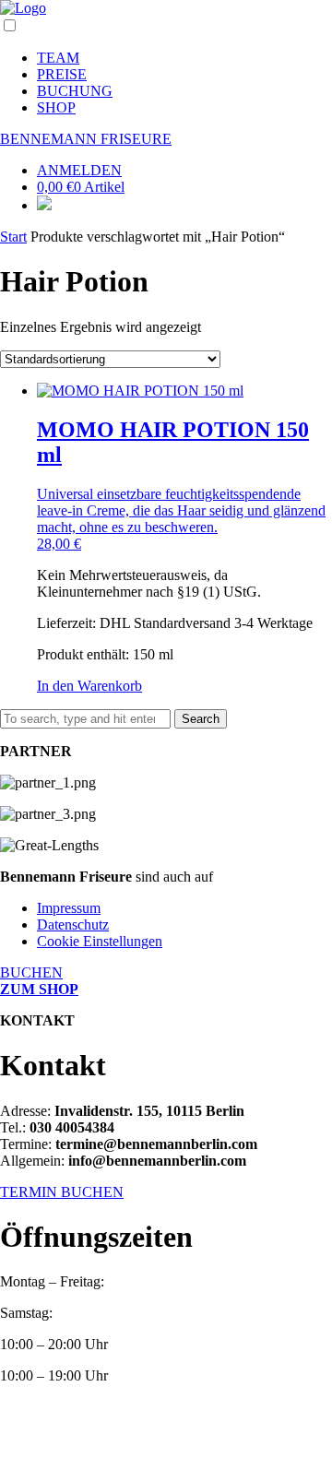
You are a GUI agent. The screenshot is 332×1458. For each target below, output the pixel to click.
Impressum (69, 908)
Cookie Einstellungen (99, 941)
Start (13, 236)
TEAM (58, 57)
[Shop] (44, 205)
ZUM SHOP (39, 989)
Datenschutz (73, 924)
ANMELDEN (79, 170)
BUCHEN (31, 972)
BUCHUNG (75, 91)
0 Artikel (81, 187)
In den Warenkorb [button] (89, 685)
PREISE (62, 74)
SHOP (56, 107)
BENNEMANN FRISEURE (86, 139)
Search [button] (200, 719)
